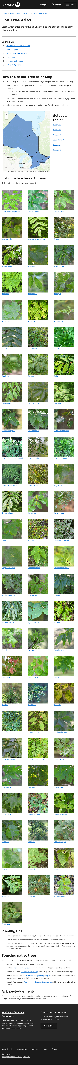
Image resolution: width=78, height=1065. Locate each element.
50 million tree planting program (38, 975)
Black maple (6, 321)
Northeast (57, 135)
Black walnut (6, 348)
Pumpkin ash (59, 650)
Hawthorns (32, 513)
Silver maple (6, 787)
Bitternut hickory (60, 266)
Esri (48, 171)
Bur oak (31, 376)
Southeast (57, 150)
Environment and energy (19, 13)
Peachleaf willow (8, 622)
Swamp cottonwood (35, 814)
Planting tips (11, 57)
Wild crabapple (59, 896)
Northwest (57, 130)
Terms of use (6, 1054)
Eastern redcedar (60, 458)
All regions (57, 125)
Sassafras (5, 732)
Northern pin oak (8, 595)
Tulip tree (5, 869)
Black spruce (58, 321)
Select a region (12, 49)
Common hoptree (8, 431)
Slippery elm (32, 787)
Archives (35, 1049)
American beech (34, 211)
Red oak (57, 677)
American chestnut (61, 211)
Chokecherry (58, 403)
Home (4, 13)
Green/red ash (7, 513)
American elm (7, 239)
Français (43, 4)
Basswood (31, 266)
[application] (26, 141)
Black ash (5, 294)
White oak (5, 896)
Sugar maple (6, 814)
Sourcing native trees (14, 61)
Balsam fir (57, 239)
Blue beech (6, 376)
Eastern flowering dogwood (12, 458)
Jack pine (31, 540)
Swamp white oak (60, 814)
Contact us (48, 1026)
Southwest (57, 145)
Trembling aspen (60, 842)
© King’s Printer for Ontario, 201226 (16, 1057)
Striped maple (59, 787)
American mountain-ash (37, 239)
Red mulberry (33, 677)
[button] (6, 114)
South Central (58, 140)
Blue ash (57, 348)
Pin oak (4, 650)
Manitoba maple (34, 568)
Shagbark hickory (60, 732)
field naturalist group (22, 968)
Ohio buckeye (33, 595)
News (45, 1049)
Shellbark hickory (8, 759)
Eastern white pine (35, 485)
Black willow (32, 348)
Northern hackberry (61, 568)
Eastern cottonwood (61, 431)
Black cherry (32, 294)
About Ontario (7, 1049)
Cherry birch (6, 403)
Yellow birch (6, 924)
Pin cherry (57, 622)
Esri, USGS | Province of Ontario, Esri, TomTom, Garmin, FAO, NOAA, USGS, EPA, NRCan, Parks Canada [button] (21, 171)
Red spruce (32, 705)
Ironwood (5, 540)
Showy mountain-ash (36, 759)
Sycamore (5, 842)
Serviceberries (33, 732)
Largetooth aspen (8, 568)
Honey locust (59, 513)
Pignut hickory (33, 622)
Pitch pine (31, 650)
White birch (58, 869)
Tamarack (31, 842)
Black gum (57, 294)
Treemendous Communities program (38, 982)
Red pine (5, 705)
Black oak (31, 321)
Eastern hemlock (34, 458)
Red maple (6, 677)
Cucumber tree (33, 431)
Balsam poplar (7, 266)
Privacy (54, 1049)
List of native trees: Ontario (16, 53)
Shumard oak (59, 759)
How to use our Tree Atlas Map (18, 46)
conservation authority (29, 972)
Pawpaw (57, 595)
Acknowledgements (13, 65)
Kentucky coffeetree (61, 540)
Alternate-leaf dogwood (11, 211)
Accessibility (22, 1049)
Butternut (57, 376)
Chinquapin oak (34, 403)
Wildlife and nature (40, 13)
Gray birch (58, 485)
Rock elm (57, 705)
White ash (31, 869)
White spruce (33, 896)
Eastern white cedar (9, 485)
